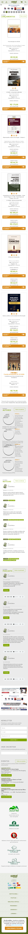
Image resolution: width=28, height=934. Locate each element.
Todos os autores (19, 409)
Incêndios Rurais (14, 90)
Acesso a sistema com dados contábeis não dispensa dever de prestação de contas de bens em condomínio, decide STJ (14, 533)
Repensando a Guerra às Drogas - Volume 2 (14, 137)
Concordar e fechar (14, 928)
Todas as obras (23, 16)
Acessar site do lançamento (8, 785)
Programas (13, 905)
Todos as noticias (19, 480)
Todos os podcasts (19, 570)
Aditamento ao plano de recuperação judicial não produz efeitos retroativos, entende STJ (12, 513)
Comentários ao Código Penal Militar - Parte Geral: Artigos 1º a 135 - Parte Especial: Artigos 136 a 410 (14, 197)
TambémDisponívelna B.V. (13, 88)
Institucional (13, 894)
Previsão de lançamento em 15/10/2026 (14, 374)
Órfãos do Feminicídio (14, 257)
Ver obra (6, 590)
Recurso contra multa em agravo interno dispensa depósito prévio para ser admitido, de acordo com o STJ (13, 494)
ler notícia (6, 500)
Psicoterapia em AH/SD (14, 41)
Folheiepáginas (15, 88)
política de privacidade (16, 925)
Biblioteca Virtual (13, 901)
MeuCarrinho (21, 2)
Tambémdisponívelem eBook (12, 135)
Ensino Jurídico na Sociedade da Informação (14, 315)
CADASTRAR (13, 740)
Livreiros (13, 913)
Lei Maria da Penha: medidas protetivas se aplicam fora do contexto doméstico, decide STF (14, 552)
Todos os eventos (21, 761)
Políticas (13, 897)
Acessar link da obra (6, 775)
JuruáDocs (13, 909)
